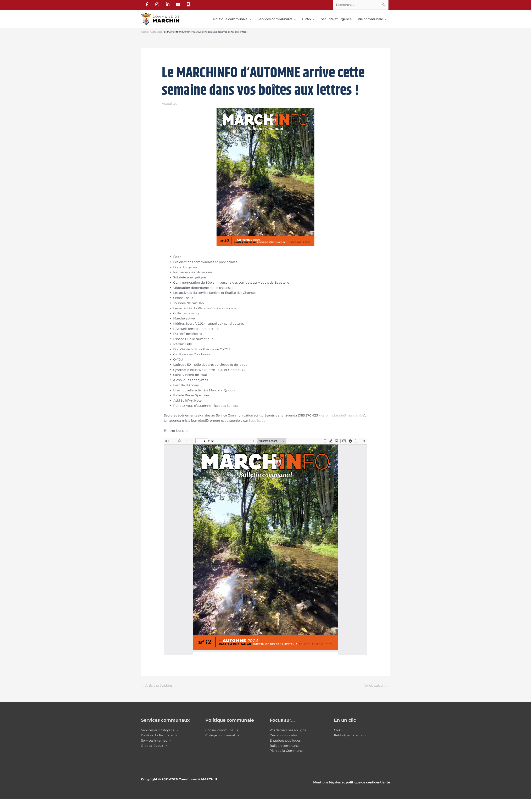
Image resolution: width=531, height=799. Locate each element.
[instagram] (158, 4)
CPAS (338, 730)
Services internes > (156, 740)
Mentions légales (327, 782)
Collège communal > (222, 735)
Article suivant (377, 685)
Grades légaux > (154, 746)
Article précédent (156, 685)
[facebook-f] (147, 4)
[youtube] (178, 4)
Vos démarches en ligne (288, 730)
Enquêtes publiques (285, 740)
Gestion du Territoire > (159, 735)
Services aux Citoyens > (159, 730)
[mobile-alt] (189, 4)
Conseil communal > (222, 730)
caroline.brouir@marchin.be (342, 415)
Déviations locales (283, 735)
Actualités (169, 104)
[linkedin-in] (168, 4)
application (259, 421)
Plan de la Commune (286, 751)
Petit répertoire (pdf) (350, 735)
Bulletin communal (285, 746)
